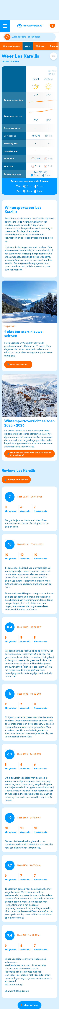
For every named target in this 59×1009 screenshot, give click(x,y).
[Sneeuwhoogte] (29, 25)
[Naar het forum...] (29, 302)
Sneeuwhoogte (11, 46)
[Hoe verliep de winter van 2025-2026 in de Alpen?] (29, 395)
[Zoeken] (33, 37)
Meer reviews (31, 1005)
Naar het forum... (19, 364)
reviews (25, 260)
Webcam (40, 46)
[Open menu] (5, 26)
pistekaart (38, 260)
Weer (28, 46)
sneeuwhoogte (12, 256)
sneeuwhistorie (12, 260)
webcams (45, 256)
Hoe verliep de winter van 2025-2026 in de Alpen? (30, 453)
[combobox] (33, 37)
